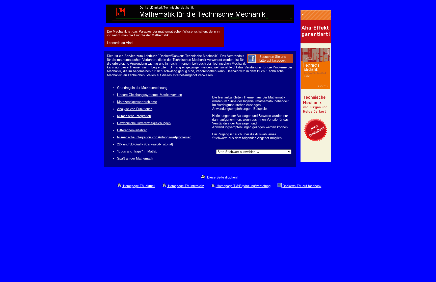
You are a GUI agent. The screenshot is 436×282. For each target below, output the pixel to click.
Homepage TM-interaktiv (186, 186)
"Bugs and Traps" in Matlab (137, 151)
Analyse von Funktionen (134, 109)
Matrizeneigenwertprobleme (137, 102)
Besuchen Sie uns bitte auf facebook (272, 58)
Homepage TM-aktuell (139, 186)
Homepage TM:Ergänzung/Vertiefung (243, 186)
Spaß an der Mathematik (135, 158)
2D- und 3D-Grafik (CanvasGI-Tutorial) (145, 144)
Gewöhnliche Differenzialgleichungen (144, 123)
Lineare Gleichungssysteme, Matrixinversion (149, 95)
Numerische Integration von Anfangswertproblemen (154, 137)
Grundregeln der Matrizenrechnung (142, 88)
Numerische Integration (134, 116)
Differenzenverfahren (132, 130)
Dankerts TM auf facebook (302, 186)
